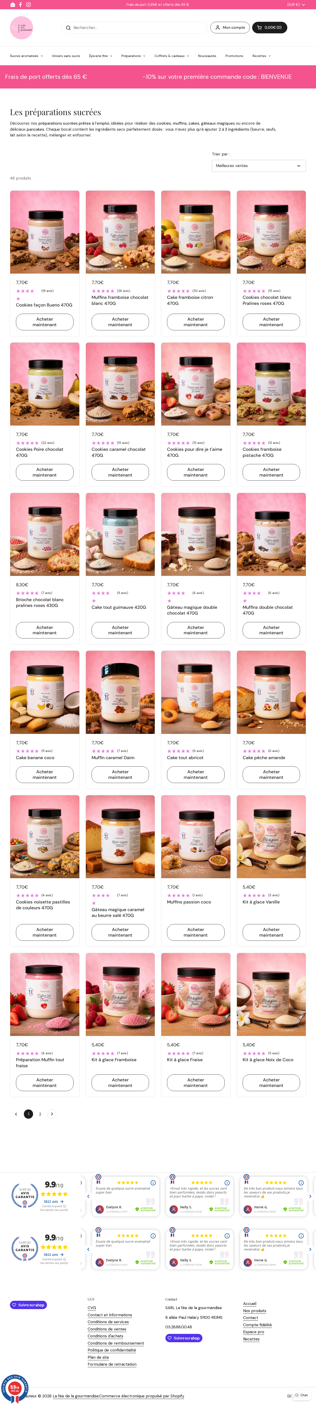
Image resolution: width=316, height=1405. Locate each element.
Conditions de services (108, 1321)
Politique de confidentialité (112, 1350)
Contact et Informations (110, 1314)
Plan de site (98, 1357)
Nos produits (254, 1310)
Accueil (249, 1303)
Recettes (251, 1339)
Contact (250, 1317)
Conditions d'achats (105, 1336)
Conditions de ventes (107, 1329)
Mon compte (234, 27)
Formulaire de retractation (112, 1364)
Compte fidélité (257, 1324)
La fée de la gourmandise (76, 1396)
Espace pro (253, 1331)
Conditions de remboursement (116, 1343)
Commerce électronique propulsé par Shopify (141, 1396)
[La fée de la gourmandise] (21, 27)
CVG (92, 1307)
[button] (269, 27)
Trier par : (221, 154)
